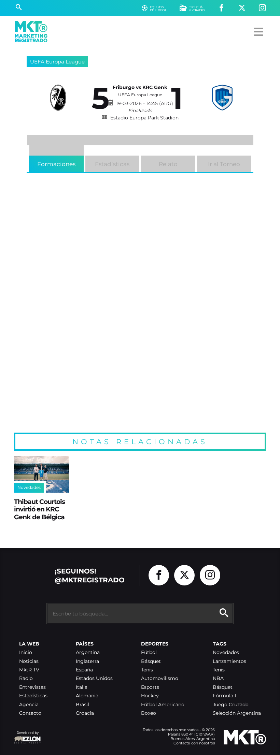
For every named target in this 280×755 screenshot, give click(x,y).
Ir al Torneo (224, 164)
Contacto (30, 713)
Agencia (29, 704)
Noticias (29, 661)
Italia (81, 687)
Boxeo (148, 713)
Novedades (226, 652)
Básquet (151, 661)
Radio (26, 678)
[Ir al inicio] (31, 31)
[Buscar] (18, 8)
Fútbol (149, 652)
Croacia (85, 713)
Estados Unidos (94, 678)
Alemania (87, 695)
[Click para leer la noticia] (41, 474)
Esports (150, 687)
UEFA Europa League (57, 61)
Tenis (147, 669)
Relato (168, 164)
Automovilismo (159, 678)
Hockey (150, 695)
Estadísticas (112, 164)
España (84, 669)
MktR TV (29, 669)
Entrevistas (32, 687)
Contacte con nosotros (194, 743)
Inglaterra (87, 661)
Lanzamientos (229, 661)
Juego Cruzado (231, 704)
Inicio (25, 652)
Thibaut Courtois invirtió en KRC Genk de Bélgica (39, 509)
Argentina (88, 652)
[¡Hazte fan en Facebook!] (221, 8)
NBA (218, 678)
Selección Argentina (237, 713)
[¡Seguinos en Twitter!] (242, 8)
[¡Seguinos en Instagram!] (262, 8)
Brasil (82, 704)
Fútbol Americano (162, 704)
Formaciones (56, 164)
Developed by (26, 736)
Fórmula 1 (224, 695)
